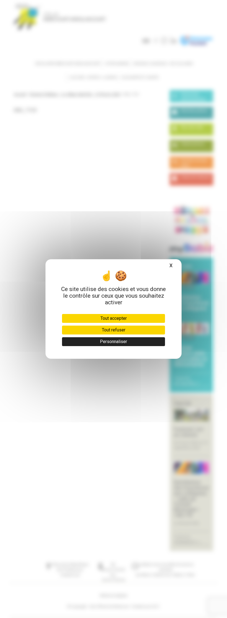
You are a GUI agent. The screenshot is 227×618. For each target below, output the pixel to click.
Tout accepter (113, 318)
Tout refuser (113, 330)
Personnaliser (113, 341)
